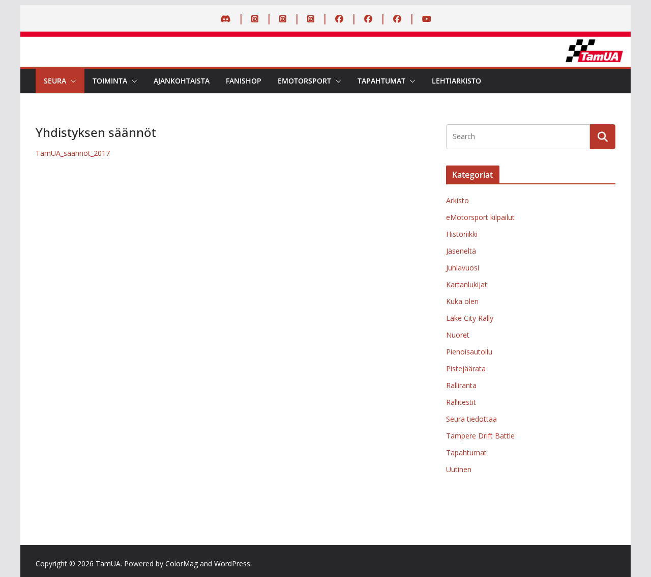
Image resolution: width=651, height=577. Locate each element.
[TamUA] (325, 43)
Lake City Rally (469, 318)
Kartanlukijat (466, 284)
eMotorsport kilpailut (480, 217)
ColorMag (181, 563)
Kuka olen (462, 301)
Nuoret (457, 335)
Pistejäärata (466, 368)
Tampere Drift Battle (480, 436)
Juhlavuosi (462, 267)
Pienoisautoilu (469, 351)
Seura (55, 81)
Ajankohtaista (182, 81)
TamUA (108, 563)
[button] (71, 81)
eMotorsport (304, 81)
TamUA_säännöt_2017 (73, 153)
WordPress (232, 563)
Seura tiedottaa (471, 419)
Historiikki (462, 234)
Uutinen (458, 469)
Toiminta (110, 81)
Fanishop (243, 81)
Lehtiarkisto (456, 81)
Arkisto (457, 200)
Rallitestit (461, 402)
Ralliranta (461, 385)
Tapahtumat (381, 81)
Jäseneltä (461, 251)
